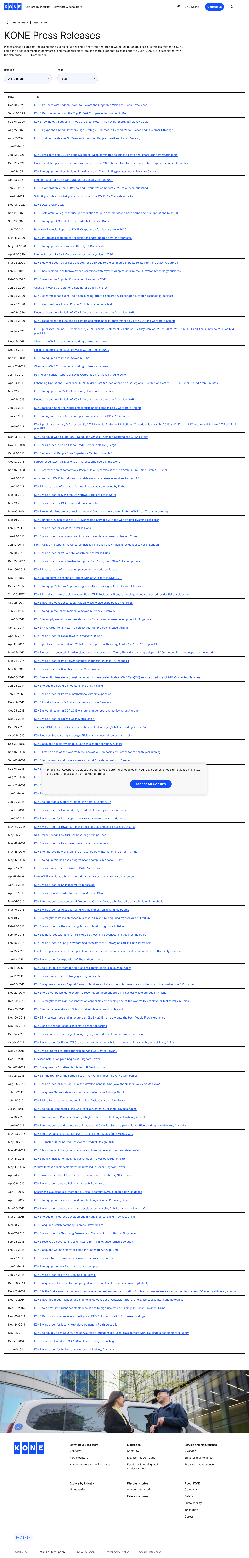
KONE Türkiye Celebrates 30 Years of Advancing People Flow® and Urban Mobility (87, 138)
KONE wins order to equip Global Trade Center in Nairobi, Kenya (75, 445)
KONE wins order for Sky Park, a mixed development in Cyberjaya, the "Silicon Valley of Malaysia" (97, 1084)
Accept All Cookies (151, 784)
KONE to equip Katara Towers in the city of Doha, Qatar (70, 246)
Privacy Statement (85, 1551)
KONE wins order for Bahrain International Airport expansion (72, 694)
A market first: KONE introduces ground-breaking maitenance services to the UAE (86, 478)
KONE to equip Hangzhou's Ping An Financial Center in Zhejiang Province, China (85, 1108)
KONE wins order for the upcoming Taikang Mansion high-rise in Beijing (80, 926)
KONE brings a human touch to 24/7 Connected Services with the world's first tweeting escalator (96, 519)
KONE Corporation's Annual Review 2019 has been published (73, 304)
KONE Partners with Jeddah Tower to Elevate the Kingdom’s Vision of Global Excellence (90, 105)
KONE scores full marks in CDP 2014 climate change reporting (74, 1341)
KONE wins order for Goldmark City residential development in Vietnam (80, 810)
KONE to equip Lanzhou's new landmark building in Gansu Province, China (81, 1200)
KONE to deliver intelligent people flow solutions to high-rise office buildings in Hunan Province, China (99, 1308)
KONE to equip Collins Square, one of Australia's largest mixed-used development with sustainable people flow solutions (111, 1332)
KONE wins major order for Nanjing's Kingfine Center (68, 976)
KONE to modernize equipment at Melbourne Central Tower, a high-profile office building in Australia (98, 901)
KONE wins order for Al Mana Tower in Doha (62, 528)
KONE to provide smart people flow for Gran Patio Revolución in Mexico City (83, 1133)
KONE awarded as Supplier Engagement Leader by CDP (70, 279)
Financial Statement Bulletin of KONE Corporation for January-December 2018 (84, 399)
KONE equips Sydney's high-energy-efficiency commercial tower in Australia (83, 735)
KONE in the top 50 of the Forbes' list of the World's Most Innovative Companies (85, 1075)
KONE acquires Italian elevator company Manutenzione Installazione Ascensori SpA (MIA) (91, 1283)
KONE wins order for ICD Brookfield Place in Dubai (66, 503)
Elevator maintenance (198, 1457)
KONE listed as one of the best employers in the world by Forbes (75, 569)
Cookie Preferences (150, 1551)
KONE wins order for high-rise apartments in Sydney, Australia (74, 1349)
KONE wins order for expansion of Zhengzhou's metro (68, 959)
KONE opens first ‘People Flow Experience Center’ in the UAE (73, 453)
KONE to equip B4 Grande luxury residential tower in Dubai (72, 221)
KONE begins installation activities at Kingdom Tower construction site (79, 1158)
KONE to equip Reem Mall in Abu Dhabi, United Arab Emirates (73, 391)
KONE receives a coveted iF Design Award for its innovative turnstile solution (83, 1241)
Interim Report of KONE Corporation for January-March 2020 (73, 254)
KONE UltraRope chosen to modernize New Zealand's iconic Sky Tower (80, 1100)
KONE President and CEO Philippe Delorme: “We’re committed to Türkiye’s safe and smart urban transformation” (106, 154)
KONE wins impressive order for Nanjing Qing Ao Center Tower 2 (75, 1050)
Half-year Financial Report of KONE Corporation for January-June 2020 (80, 229)
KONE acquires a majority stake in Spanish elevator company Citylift (78, 743)
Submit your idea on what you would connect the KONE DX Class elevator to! (83, 196)
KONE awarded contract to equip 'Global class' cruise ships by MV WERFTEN (83, 602)
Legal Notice (21, 1551)
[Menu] (241, 7)
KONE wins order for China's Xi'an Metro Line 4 (64, 718)
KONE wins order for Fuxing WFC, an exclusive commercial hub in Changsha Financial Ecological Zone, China (104, 1042)
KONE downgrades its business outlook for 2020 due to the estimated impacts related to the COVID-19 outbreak (106, 262)
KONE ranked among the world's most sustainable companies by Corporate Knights (87, 407)
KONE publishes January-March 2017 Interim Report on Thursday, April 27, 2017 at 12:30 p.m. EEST (97, 644)
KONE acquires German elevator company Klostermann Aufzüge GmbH (79, 1092)
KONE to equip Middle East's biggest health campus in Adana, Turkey (78, 860)
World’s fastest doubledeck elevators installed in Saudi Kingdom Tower (79, 1167)
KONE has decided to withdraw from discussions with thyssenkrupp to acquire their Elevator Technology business (107, 271)
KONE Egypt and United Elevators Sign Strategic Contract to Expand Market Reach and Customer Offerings (103, 130)
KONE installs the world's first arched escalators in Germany (72, 702)
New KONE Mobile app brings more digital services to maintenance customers (84, 876)
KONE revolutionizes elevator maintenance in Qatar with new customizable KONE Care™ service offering (101, 511)
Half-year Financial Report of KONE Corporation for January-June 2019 (80, 374)
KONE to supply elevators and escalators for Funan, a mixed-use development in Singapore (92, 619)
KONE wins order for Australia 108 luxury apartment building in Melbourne (81, 909)
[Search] (232, 7)
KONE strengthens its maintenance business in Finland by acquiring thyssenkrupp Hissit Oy (92, 918)
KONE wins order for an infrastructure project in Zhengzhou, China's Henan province (88, 561)
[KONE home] (13, 6)
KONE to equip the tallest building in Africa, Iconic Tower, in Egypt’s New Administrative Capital (95, 171)
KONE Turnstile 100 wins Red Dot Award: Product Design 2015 (74, 1142)
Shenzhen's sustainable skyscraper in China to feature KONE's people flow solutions (88, 1191)
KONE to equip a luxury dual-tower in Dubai (62, 358)
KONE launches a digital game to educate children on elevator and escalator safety (87, 1150)
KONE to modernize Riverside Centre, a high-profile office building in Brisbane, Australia (90, 1117)
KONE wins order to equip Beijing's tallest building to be (70, 1183)
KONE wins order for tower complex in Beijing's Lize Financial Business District (84, 826)
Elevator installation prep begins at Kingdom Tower (67, 1059)
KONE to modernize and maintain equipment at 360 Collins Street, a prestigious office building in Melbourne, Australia (110, 1125)
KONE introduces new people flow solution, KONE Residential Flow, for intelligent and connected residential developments (112, 594)
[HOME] (7, 22)
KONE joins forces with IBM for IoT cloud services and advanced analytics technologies (90, 934)
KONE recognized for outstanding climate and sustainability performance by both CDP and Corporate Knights (104, 320)
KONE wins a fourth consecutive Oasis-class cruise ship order (73, 1258)
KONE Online (191, 6)
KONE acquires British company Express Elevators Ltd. (69, 1225)
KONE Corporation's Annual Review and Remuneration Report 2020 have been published (91, 188)
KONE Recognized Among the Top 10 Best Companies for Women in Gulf (80, 113)
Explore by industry (38, 6)
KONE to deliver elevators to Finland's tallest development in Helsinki (78, 1009)
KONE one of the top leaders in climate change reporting (70, 1025)
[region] (124, 779)
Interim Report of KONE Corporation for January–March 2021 (73, 179)
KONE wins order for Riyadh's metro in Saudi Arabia (67, 669)
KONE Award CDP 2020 (49, 204)
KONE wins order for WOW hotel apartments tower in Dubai (72, 553)
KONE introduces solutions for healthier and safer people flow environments (83, 237)
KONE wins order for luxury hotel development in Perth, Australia (75, 1324)
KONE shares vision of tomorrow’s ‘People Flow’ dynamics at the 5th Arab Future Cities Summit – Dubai (100, 470)
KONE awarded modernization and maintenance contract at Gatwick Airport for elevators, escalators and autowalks (108, 1299)
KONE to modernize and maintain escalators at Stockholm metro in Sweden (82, 760)
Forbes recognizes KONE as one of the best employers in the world (77, 461)
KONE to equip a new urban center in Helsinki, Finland (68, 685)
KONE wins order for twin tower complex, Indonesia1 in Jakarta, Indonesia (81, 660)
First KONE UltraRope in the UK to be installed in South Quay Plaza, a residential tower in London (96, 544)
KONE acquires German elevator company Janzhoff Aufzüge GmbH (77, 1250)
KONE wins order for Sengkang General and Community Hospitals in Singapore (85, 1233)
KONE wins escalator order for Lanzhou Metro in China (69, 893)
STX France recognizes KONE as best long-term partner (70, 835)
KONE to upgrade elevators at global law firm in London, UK (72, 801)
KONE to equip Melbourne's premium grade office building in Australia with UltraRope (89, 586)
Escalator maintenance (199, 1464)
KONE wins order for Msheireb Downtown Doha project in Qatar (75, 494)
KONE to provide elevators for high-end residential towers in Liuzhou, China (82, 967)
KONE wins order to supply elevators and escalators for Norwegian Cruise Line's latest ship (92, 943)
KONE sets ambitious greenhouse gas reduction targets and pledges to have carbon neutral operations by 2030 (106, 213)
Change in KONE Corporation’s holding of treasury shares (71, 287)
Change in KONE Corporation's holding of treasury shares (71, 341)
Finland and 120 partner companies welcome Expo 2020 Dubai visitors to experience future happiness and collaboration (111, 163)
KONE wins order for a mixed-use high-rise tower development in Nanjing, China (85, 536)
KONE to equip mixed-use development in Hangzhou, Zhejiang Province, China (84, 1216)
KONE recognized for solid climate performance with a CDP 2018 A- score (82, 416)
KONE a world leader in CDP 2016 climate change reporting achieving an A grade (86, 710)
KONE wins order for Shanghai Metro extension (64, 884)
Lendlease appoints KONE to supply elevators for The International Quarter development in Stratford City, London (107, 951)
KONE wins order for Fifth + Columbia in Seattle (65, 1274)
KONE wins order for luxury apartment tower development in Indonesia (79, 818)
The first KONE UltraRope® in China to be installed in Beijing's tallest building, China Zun (90, 727)
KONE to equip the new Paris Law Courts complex (66, 1266)
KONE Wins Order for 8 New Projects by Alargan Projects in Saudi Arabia (81, 627)
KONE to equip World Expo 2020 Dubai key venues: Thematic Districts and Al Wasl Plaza (91, 436)
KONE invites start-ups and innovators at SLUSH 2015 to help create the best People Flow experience (99, 1017)
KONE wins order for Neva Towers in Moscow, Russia (68, 636)
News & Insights (20, 22)
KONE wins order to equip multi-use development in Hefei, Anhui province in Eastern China (92, 1208)
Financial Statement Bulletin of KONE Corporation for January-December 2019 (84, 312)
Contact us (215, 6)
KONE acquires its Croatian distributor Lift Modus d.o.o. (70, 1067)
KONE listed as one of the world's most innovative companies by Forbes (80, 486)
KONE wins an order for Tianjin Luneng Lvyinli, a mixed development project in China (88, 1034)
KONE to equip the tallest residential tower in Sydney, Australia (74, 611)
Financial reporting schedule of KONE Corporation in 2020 (71, 349)
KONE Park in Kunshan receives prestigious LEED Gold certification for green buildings (89, 1316)
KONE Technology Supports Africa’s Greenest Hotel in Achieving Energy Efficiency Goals (91, 121)
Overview (133, 1451)
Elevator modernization (142, 1457)
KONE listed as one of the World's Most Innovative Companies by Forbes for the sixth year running (97, 752)
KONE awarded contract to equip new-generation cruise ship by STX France (83, 1175)
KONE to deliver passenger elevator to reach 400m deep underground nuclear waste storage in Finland (100, 992)
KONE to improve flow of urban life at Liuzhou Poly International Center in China (85, 851)
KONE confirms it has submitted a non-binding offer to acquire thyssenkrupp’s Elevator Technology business (103, 296)
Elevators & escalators (67, 6)
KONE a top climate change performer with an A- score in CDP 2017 (78, 577)
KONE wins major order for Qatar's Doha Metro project (69, 868)
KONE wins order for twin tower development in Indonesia (71, 843)
